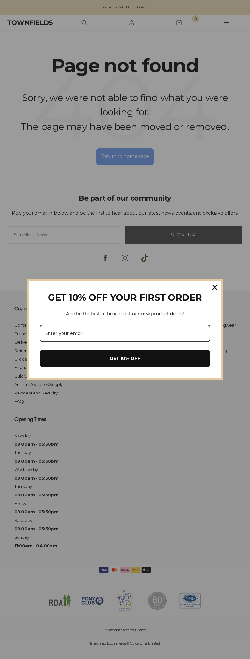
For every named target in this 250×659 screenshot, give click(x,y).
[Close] (215, 287)
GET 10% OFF (125, 358)
